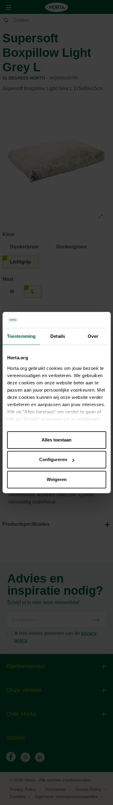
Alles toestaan (56, 439)
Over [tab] (93, 336)
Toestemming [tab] (21, 336)
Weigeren (57, 479)
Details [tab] (57, 336)
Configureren (53, 459)
